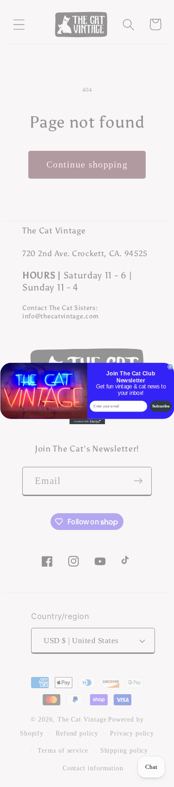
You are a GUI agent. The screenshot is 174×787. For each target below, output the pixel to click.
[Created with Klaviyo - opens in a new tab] (87, 422)
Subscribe (160, 406)
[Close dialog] (170, 366)
